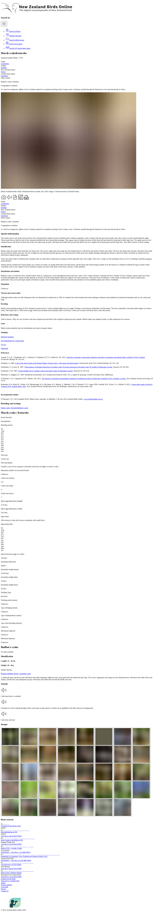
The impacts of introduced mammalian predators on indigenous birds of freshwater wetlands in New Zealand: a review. (84, 379)
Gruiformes (5, 64)
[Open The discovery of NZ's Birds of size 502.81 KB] (17, 862)
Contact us (4, 891)
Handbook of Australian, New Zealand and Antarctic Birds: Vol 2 (24, 856)
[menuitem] (12, 31)
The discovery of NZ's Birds (11, 865)
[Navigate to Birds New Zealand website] (15, 908)
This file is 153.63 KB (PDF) (11, 877)
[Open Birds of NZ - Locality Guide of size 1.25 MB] (17, 846)
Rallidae (4, 68)
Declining (4, 76)
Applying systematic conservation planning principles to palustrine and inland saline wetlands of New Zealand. (105, 357)
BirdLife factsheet (7, 337)
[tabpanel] (77, 316)
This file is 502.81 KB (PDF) (11, 869)
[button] (77, 692)
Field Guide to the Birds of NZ (12, 840)
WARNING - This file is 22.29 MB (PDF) (16, 860)
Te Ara (3, 345)
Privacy (3, 889)
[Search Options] (4, 24)
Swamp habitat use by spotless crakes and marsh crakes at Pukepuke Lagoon (45, 371)
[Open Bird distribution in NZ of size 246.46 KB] (15, 830)
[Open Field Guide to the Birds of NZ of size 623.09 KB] (18, 838)
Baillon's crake (23, 408)
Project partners (6, 885)
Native (3, 72)
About (3, 883)
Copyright (4, 887)
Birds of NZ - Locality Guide (11, 848)
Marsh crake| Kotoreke (9, 408)
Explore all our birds (8, 879)
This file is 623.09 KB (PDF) (11, 844)
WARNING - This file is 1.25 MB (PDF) (15, 852)
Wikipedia (4, 348)
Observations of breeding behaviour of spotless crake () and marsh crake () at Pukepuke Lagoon (68, 367)
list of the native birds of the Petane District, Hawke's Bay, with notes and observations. (47, 363)
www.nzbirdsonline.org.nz (93, 399)
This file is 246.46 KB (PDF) (11, 836)
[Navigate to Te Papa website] (5, 908)
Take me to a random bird (10, 881)
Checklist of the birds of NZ (11, 826)
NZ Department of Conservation (12, 341)
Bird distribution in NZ (9, 832)
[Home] (36, 12)
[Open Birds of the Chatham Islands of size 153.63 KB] (17, 871)
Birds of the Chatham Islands (11, 873)
